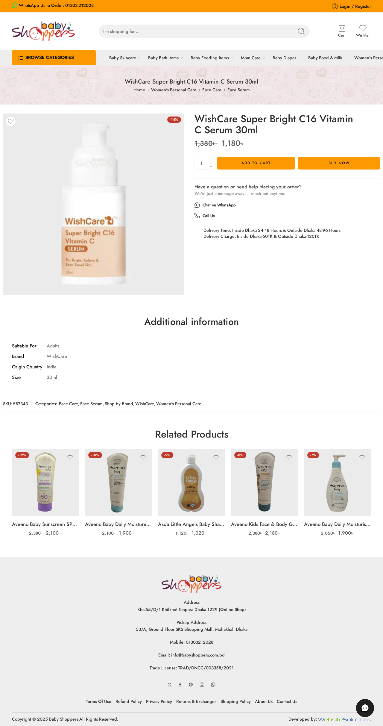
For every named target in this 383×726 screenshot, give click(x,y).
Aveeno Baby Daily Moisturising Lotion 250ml (337, 524)
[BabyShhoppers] (191, 583)
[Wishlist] (11, 121)
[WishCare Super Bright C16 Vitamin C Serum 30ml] (93, 204)
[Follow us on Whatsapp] (213, 684)
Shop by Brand (119, 403)
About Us (264, 701)
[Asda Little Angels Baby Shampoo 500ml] (191, 482)
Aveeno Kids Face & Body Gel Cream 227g (264, 524)
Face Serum (238, 90)
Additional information (191, 322)
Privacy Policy (159, 701)
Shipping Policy (236, 701)
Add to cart (256, 163)
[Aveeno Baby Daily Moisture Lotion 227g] (118, 482)
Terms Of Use (98, 701)
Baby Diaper (284, 58)
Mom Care (251, 58)
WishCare (144, 403)
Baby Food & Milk (325, 58)
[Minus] (211, 166)
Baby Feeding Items (210, 58)
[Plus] (211, 160)
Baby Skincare (122, 58)
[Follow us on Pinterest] (191, 684)
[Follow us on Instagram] (202, 684)
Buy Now (339, 163)
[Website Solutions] (344, 719)
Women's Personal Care (173, 90)
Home (139, 90)
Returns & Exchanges (196, 701)
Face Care (211, 90)
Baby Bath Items (163, 58)
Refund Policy (128, 701)
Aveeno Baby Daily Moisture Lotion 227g (118, 524)
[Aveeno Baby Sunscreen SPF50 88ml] (45, 482)
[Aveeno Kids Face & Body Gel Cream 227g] (264, 482)
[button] (365, 708)
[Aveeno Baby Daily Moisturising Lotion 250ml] (337, 482)
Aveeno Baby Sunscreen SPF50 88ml (45, 524)
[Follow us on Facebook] (180, 684)
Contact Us (287, 701)
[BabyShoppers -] (43, 31)
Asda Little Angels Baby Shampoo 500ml (191, 524)
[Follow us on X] (170, 685)
